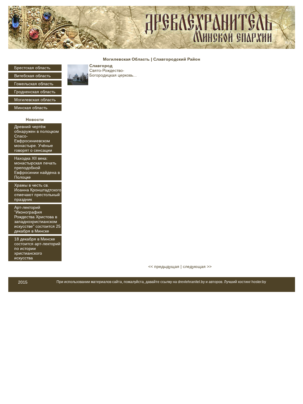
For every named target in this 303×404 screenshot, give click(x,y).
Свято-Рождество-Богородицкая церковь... (113, 72)
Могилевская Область (126, 59)
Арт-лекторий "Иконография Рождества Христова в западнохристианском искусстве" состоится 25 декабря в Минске (37, 219)
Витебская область (32, 75)
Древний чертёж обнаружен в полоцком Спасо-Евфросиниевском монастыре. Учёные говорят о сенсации (36, 138)
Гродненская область (34, 91)
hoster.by (259, 282)
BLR (289, 10)
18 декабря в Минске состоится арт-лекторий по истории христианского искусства (37, 248)
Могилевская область (35, 99)
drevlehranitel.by (191, 282)
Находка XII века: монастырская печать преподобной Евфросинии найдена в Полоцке (37, 168)
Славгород (100, 65)
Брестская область (32, 67)
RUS (288, 42)
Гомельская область (33, 83)
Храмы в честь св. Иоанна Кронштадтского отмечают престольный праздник (37, 192)
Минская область (30, 107)
